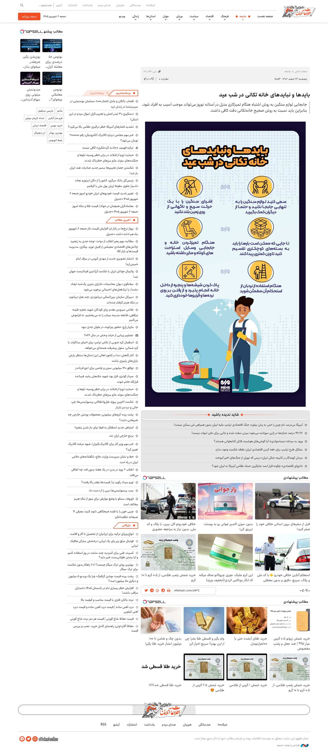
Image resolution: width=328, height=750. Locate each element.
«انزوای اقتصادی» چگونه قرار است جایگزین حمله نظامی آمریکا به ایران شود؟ (257, 466)
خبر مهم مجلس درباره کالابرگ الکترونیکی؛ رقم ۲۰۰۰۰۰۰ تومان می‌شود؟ (104, 138)
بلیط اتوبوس (55, 140)
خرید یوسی (56, 125)
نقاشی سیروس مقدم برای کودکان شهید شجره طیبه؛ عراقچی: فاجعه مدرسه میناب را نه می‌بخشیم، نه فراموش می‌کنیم (104, 314)
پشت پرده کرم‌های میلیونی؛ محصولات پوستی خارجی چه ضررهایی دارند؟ (103, 417)
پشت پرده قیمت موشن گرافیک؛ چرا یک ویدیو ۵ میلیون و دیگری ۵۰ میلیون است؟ (103, 578)
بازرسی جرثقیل (45, 111)
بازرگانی (126, 525)
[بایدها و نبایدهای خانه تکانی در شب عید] (225, 264)
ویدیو (122, 16)
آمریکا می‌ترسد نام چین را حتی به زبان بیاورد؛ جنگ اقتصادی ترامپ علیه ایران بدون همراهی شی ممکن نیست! (238, 424)
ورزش (179, 16)
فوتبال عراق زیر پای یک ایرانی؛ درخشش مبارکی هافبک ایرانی (104, 543)
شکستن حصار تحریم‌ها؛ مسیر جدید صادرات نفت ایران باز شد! (104, 170)
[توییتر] (28, 739)
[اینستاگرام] (35, 739)
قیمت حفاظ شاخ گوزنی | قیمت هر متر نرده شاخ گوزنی (102, 618)
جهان (166, 16)
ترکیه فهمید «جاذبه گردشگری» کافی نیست (107, 147)
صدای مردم (104, 5)
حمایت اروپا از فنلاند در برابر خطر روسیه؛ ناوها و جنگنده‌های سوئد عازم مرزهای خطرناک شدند (107, 158)
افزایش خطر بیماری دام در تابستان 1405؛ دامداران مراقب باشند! (106, 590)
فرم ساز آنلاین (55, 118)
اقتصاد (210, 16)
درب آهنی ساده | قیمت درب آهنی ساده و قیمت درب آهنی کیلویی (105, 609)
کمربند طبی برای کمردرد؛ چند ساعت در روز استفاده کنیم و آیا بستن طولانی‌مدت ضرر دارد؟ (103, 555)
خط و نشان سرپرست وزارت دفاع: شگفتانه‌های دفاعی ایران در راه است (105, 459)
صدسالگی (135, 5)
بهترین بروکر (55, 133)
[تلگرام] (22, 739)
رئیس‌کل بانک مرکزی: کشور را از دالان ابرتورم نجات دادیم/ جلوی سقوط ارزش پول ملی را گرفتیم (106, 183)
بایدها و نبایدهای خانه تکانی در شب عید (264, 95)
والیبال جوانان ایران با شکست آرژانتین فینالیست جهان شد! (103, 274)
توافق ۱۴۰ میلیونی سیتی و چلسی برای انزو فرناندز (104, 368)
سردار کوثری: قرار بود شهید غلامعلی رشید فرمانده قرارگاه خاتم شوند (106, 379)
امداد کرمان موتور (34, 118)
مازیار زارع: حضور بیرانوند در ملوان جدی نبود (107, 327)
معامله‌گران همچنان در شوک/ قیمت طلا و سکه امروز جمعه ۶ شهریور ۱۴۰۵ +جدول (105, 209)
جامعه (243, 16)
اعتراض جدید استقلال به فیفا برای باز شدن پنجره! (104, 427)
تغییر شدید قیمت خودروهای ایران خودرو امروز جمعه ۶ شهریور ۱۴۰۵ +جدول (104, 196)
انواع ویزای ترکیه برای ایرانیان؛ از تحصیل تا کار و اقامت (102, 533)
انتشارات (72, 5)
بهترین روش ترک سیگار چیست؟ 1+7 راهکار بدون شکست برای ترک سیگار (102, 567)
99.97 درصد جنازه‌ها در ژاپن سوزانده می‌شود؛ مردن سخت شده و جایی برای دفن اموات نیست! (247, 433)
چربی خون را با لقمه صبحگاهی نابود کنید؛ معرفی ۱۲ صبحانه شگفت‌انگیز (105, 514)
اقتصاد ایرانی (39, 125)
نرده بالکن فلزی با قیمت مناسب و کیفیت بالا (107, 599)
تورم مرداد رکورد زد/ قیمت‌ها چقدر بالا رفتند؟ (107, 482)
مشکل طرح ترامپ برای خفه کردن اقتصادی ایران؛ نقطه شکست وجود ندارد (259, 449)
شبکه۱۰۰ (150, 5)
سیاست (194, 16)
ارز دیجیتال (39, 133)
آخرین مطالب (123, 220)
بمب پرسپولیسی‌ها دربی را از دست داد (111, 490)
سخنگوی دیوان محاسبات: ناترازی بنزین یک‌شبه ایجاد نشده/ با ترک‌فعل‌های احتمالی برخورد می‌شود (104, 287)
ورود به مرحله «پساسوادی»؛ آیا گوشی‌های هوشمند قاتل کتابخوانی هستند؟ (258, 441)
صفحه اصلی (301, 71)
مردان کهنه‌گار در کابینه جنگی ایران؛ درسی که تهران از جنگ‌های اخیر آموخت (259, 457)
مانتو (59, 111)
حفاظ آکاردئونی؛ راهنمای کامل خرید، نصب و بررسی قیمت (105, 628)
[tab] (125, 93)
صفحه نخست (265, 16)
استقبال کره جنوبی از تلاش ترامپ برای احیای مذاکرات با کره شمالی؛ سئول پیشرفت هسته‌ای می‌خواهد (103, 345)
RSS (103, 724)
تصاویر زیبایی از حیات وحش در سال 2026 (108, 335)
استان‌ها (151, 16)
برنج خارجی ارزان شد (121, 435)
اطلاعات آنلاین (299, 11)
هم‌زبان (120, 5)
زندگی (135, 16)
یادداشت (88, 5)
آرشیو (59, 5)
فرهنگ (225, 16)
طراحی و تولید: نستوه (289, 745)
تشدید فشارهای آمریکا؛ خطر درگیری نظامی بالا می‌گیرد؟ (101, 126)
